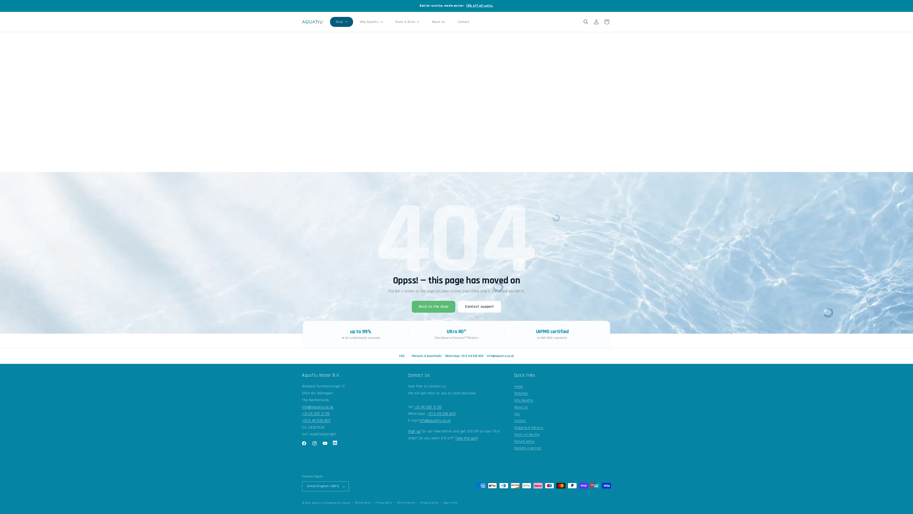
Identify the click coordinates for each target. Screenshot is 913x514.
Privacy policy (383, 502)
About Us (521, 407)
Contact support (479, 306)
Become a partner (527, 448)
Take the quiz (466, 438)
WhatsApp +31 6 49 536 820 (464, 356)
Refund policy (524, 441)
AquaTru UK (319, 503)
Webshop (521, 393)
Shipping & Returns (528, 427)
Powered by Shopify (338, 503)
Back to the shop (433, 306)
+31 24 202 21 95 (316, 413)
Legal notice (450, 502)
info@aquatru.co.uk (500, 356)
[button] (341, 22)
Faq (517, 414)
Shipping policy (429, 502)
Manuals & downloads (427, 356)
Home (518, 386)
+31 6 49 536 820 (316, 420)
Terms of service (406, 502)
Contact (520, 421)
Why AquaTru (523, 400)
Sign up (414, 431)
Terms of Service (527, 434)
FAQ (401, 356)
